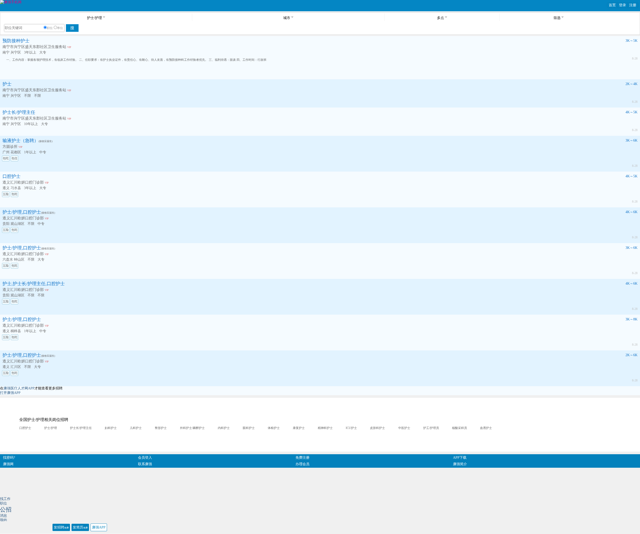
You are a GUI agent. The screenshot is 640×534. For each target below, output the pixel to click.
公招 (6, 509)
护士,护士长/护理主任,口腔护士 (33, 283)
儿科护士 (136, 428)
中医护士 (404, 428)
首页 (612, 5)
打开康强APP (10, 393)
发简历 (80, 527)
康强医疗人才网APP (19, 388)
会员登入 (145, 457)
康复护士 (299, 428)
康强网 (8, 464)
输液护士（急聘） (20, 140)
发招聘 (61, 527)
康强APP (99, 527)
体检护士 (274, 428)
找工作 (5, 499)
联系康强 (145, 464)
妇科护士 (111, 428)
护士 (7, 84)
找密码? (9, 457)
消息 (3, 515)
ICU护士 (351, 428)
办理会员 (303, 464)
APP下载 (459, 457)
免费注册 (303, 457)
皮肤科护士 (377, 428)
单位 (60, 28)
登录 (622, 5)
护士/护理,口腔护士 (21, 212)
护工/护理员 (431, 428)
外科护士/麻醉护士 (192, 428)
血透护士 (486, 428)
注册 (632, 5)
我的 (3, 520)
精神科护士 (325, 428)
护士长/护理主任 (18, 112)
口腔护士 (11, 176)
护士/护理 (50, 428)
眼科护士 (249, 428)
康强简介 (460, 464)
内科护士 (224, 428)
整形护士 (161, 428)
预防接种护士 (16, 40)
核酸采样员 (459, 428)
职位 (50, 28)
